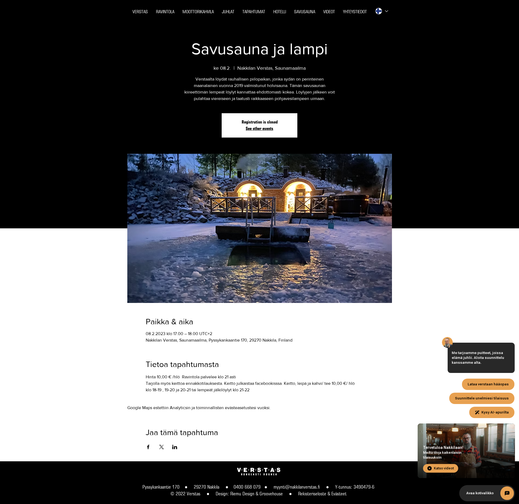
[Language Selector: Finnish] (381, 11)
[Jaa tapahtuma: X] (161, 447)
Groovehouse (271, 493)
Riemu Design (242, 493)
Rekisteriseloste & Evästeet (322, 493)
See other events (259, 128)
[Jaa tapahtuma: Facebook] (148, 447)
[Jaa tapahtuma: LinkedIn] (174, 447)
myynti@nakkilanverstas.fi (297, 487)
